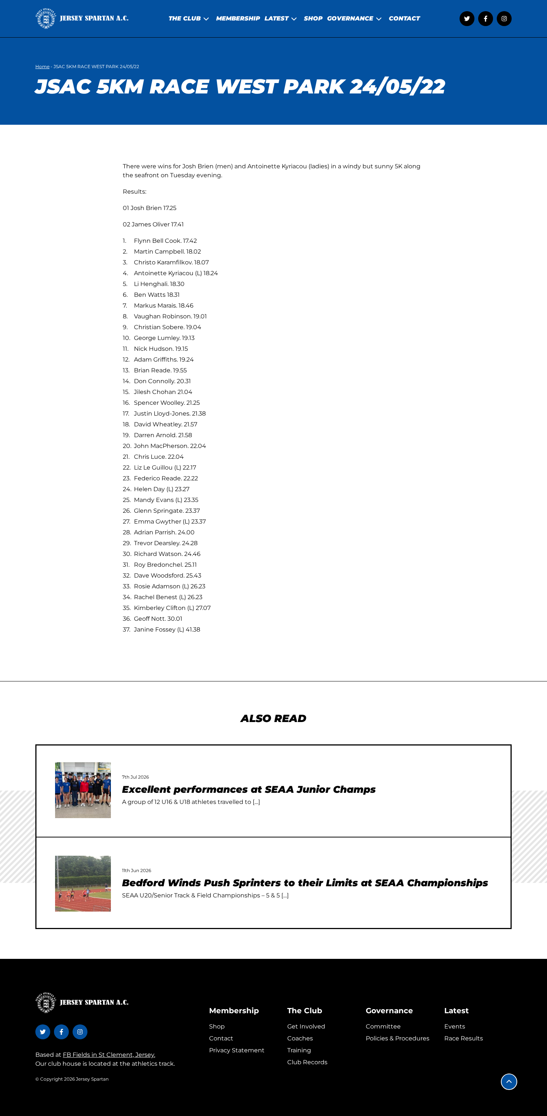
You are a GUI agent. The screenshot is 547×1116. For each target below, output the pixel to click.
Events (454, 1026)
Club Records (307, 1062)
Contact (221, 1038)
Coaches (300, 1038)
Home (42, 66)
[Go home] (81, 18)
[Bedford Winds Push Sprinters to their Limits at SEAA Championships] (83, 884)
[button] (509, 1082)
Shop (217, 1026)
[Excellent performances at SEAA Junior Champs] (83, 790)
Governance (389, 1010)
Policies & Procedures (397, 1038)
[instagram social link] (504, 18)
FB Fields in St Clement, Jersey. (109, 1054)
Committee (383, 1026)
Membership (234, 1010)
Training (299, 1050)
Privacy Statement (237, 1050)
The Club (304, 1010)
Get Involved (306, 1026)
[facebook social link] (485, 18)
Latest (456, 1010)
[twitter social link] (467, 18)
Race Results (463, 1038)
